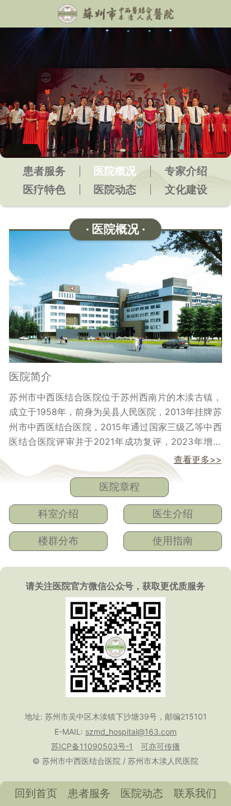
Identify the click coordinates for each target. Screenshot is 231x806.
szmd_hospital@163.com (131, 731)
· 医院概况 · (115, 229)
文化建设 (186, 189)
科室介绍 (58, 514)
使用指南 (173, 541)
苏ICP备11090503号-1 (92, 746)
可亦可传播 (160, 746)
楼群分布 (58, 541)
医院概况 (115, 171)
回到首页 (36, 793)
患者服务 (44, 171)
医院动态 (115, 189)
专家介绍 (186, 171)
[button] (108, 150)
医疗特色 (44, 189)
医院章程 (119, 487)
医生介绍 (173, 514)
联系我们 (195, 793)
